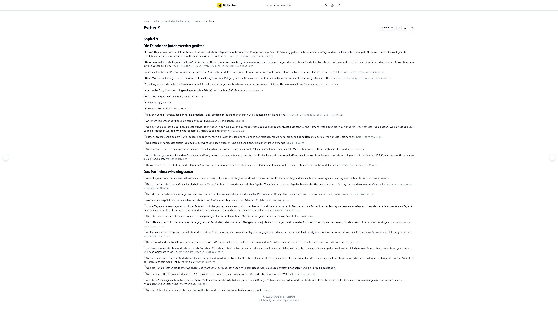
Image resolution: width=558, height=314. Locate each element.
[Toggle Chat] (405, 27)
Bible (156, 21)
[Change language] (332, 5)
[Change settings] (411, 27)
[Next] (552, 157)
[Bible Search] (325, 5)
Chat (276, 5)
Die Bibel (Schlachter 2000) (177, 21)
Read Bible (286, 5)
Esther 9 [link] (210, 21)
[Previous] (5, 157)
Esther (198, 21)
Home (269, 5)
